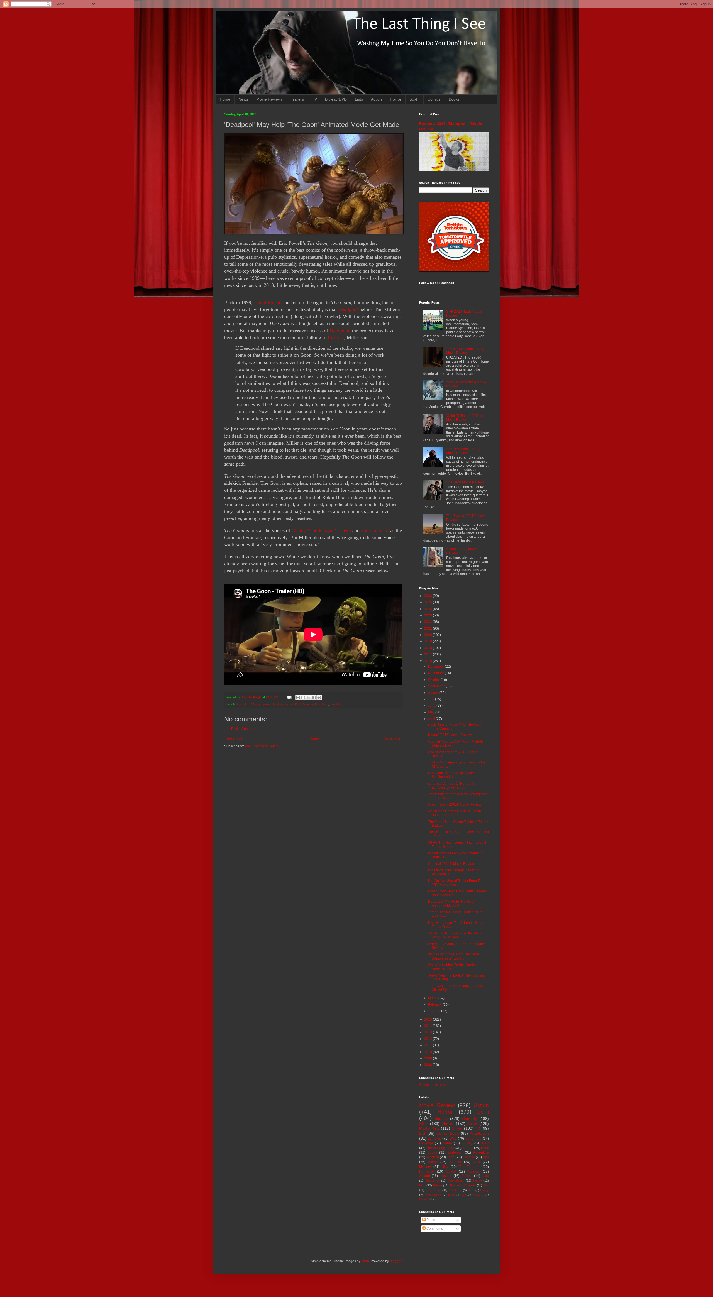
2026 (428, 596)
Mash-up (478, 1194)
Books (454, 99)
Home (225, 99)
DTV (485, 1143)
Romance (426, 1171)
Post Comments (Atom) (262, 746)
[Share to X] (308, 697)
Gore (485, 1176)
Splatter (455, 1162)
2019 (428, 641)
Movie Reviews (269, 99)
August (433, 693)
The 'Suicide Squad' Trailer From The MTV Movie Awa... (456, 883)
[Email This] (298, 697)
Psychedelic (433, 1194)
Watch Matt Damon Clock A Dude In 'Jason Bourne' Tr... (454, 813)
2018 (428, 648)
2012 (428, 1039)
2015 (428, 1019)
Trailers (297, 99)
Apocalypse (456, 1180)
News (243, 99)
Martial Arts (429, 1128)
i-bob (365, 1261)
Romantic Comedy (463, 1185)
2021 (428, 628)
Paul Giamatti (375, 530)
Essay (484, 1190)
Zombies (434, 1139)
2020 (428, 635)
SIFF (423, 1123)
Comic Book (447, 1133)
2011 (428, 1045)
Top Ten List (469, 1167)
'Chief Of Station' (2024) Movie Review (464, 418)
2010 (428, 1052)
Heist (471, 1190)
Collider (336, 337)
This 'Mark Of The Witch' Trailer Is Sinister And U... (452, 775)
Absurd (424, 1176)
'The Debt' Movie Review (465, 482)
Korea (447, 1143)
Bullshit (466, 1176)
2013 (428, 1032)
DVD (453, 1139)
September (437, 686)
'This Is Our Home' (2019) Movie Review (465, 351)
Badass (441, 1118)
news (289, 704)
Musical (474, 1171)
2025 (428, 602)
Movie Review (437, 1105)
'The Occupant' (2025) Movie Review (462, 451)
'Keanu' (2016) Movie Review (450, 735)
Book (485, 1148)
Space (451, 1171)
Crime (457, 1128)
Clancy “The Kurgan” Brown (321, 530)
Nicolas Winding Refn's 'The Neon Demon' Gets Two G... (453, 956)
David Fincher (268, 302)
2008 (428, 1065)
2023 (428, 615)
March (433, 998)
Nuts (476, 1162)
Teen (451, 1157)
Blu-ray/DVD (336, 99)
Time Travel (433, 1190)
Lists (359, 99)
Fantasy (469, 1157)
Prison (437, 1185)
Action (376, 99)
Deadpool (348, 309)
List (422, 1133)
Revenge (426, 1143)
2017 (428, 654)
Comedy (469, 1118)
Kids (422, 1185)
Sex (486, 1185)
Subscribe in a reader (435, 1085)
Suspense (433, 1180)
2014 (428, 1026)
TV (314, 99)
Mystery (425, 1167)
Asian (472, 1123)
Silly (445, 1167)
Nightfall (424, 1199)
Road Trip (455, 1190)
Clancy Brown (260, 704)
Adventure (481, 1152)
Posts (430, 1220)
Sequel (467, 1148)
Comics (434, 99)
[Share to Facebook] (314, 697)
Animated (243, 704)
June (432, 706)
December (436, 667)
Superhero (473, 1139)
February (435, 1005)
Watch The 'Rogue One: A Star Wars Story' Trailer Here (455, 935)
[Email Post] (288, 697)
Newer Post (234, 738)
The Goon (321, 704)
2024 (428, 609)
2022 (428, 622)
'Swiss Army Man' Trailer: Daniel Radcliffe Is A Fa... (452, 967)
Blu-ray (467, 1143)
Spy (486, 1157)
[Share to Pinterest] (319, 697)
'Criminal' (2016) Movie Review (451, 864)
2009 (428, 1058)
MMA (451, 1194)
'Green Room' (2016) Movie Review (454, 804)
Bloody (477, 1180)
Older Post (393, 738)
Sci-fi (483, 1112)
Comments (434, 1228)
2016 (428, 661)
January (434, 1011)
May (431, 712)
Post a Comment (243, 729)
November (436, 673)
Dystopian (455, 1152)
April (432, 719)
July (431, 699)
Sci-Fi (414, 99)
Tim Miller (336, 704)
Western (432, 1157)
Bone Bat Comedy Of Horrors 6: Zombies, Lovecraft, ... (451, 785)
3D (464, 1194)
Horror (395, 99)
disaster (445, 1176)
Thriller (447, 1123)
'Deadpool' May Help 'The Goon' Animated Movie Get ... (452, 903)
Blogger (395, 1261)
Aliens (433, 1162)
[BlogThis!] (303, 697)
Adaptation (479, 1133)
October (434, 680)
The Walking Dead (440, 1148)
